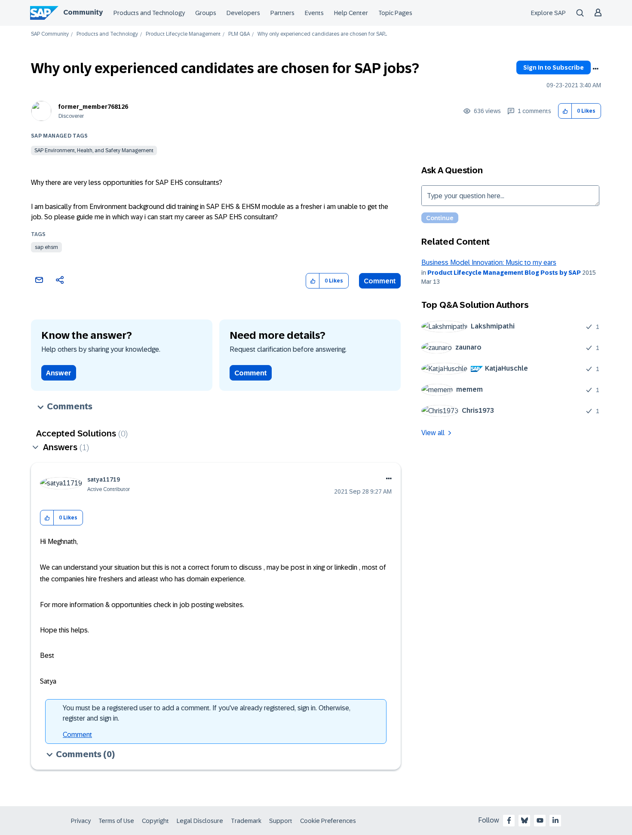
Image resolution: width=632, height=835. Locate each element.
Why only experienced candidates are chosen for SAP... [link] (322, 34)
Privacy (81, 820)
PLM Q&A (239, 34)
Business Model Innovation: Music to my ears (488, 262)
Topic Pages (395, 12)
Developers (243, 12)
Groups (205, 12)
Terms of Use (116, 820)
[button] (565, 111)
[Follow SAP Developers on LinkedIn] (555, 820)
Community (83, 12)
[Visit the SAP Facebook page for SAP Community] (509, 820)
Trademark (246, 820)
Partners (282, 12)
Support (280, 820)
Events (314, 12)
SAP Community (50, 34)
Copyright (155, 820)
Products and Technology (149, 12)
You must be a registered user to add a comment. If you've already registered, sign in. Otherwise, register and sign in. (206, 713)
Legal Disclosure (200, 820)
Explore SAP (548, 12)
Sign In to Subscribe (553, 67)
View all (433, 432)
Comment (380, 281)
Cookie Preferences (328, 820)
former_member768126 (93, 106)
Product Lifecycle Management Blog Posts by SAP (504, 272)
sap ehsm (46, 247)
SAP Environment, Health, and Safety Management (93, 150)
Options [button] (595, 68)
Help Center (351, 12)
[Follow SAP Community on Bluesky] (524, 820)
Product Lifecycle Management (183, 34)
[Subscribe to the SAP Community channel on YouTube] (540, 820)
